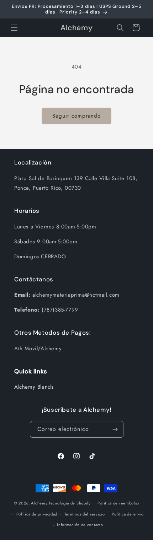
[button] (14, 28)
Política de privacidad (36, 514)
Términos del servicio (84, 514)
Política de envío (128, 514)
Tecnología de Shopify (70, 503)
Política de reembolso (118, 503)
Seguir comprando (76, 116)
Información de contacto (80, 525)
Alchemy (39, 503)
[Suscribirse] (115, 429)
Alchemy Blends (33, 387)
